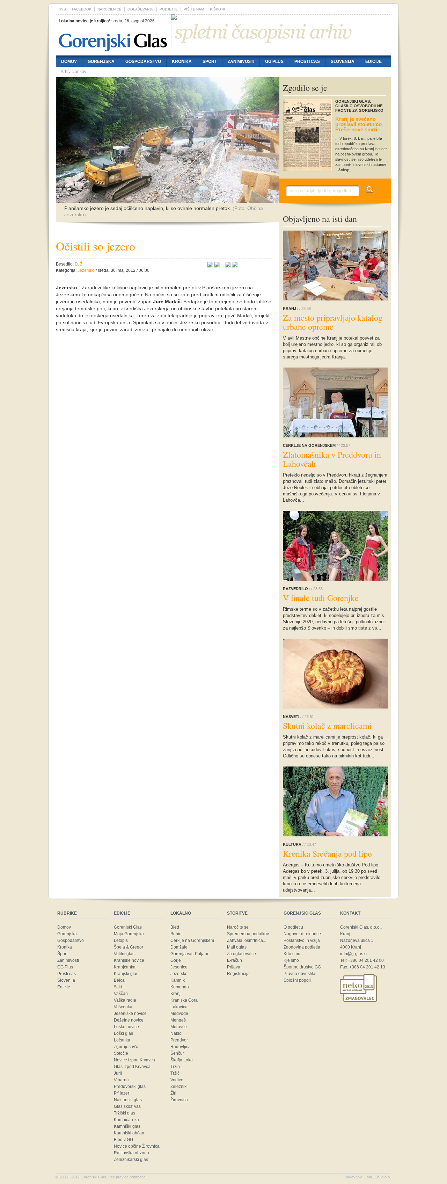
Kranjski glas (126, 973)
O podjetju (293, 927)
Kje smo (291, 960)
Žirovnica (179, 1099)
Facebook (81, 9)
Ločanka (122, 1040)
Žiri (173, 1093)
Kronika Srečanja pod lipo (327, 853)
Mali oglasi (237, 947)
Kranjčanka (124, 967)
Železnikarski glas (131, 1159)
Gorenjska (101, 61)
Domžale (179, 947)
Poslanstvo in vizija (302, 940)
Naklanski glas (128, 1099)
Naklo (176, 1033)
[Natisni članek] (234, 265)
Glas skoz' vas (127, 1106)
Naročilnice (109, 9)
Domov (69, 61)
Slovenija (342, 61)
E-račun (234, 960)
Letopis (121, 940)
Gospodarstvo (143, 61)
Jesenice (179, 967)
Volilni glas (124, 953)
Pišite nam (194, 9)
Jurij (118, 1073)
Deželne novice (129, 1020)
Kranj (175, 993)
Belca (119, 980)
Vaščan (121, 993)
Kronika (182, 61)
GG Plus (274, 61)
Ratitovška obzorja (131, 1152)
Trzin (175, 1066)
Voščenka (123, 1006)
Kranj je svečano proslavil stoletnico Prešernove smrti (358, 124)
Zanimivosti (241, 61)
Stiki (118, 987)
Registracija (238, 973)
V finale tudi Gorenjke (321, 597)
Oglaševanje (140, 9)
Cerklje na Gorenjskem (192, 940)
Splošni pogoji (297, 980)
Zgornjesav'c (126, 1046)
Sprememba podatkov (248, 933)
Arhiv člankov (73, 71)
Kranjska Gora (184, 1000)
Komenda (179, 987)
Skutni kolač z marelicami (327, 725)
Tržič (174, 1073)
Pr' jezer (121, 1093)
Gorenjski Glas (128, 927)
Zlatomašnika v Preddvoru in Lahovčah (332, 459)
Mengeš (178, 1020)
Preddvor (179, 1040)
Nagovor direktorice (302, 933)
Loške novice (126, 1026)
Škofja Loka (181, 1060)
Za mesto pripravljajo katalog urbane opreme (332, 322)
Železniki (179, 1086)
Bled (174, 927)
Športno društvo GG (302, 967)
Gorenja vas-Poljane (190, 953)
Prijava (233, 967)
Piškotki (218, 9)
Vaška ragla (125, 1000)
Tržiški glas (124, 1113)
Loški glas (123, 1033)
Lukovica (179, 1006)
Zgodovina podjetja (302, 947)
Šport (210, 61)
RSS (62, 9)
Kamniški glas (127, 1126)
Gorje (175, 960)
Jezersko (179, 973)
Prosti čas (307, 61)
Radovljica (180, 1046)
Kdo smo (292, 953)
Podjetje (169, 9)
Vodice (176, 1079)
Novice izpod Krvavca (134, 1060)
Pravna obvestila (299, 973)
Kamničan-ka (126, 1119)
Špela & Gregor (128, 947)
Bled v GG (123, 1139)
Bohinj (176, 933)
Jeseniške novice (130, 1013)
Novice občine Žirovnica (137, 1146)
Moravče (178, 1026)
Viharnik (122, 1079)
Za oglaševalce (241, 953)
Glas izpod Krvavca (132, 1066)
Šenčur (177, 1053)
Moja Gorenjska (129, 933)
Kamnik (177, 980)
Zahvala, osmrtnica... (246, 940)
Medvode (179, 1013)
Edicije (373, 61)
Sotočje (121, 1053)
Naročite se (238, 927)
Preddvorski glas (130, 1086)
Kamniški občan (129, 1133)
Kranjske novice (129, 960)
